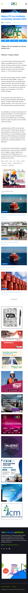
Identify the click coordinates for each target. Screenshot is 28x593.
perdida (9, 163)
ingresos (4, 163)
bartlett (6, 161)
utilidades (11, 165)
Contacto (14, 586)
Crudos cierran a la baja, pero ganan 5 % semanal (7, 267)
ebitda (22, 161)
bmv (11, 161)
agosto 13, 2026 (5, 269)
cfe (14, 161)
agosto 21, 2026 (5, 219)
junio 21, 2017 (16, 22)
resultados (4, 165)
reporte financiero (17, 163)
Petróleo (4, 211)
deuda (18, 161)
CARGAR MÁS (14, 299)
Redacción (8, 22)
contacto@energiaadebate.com (11, 544)
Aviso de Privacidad (5, 586)
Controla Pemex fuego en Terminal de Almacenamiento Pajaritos (9, 242)
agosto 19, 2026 (5, 244)
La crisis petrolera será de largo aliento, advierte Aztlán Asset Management (11, 292)
